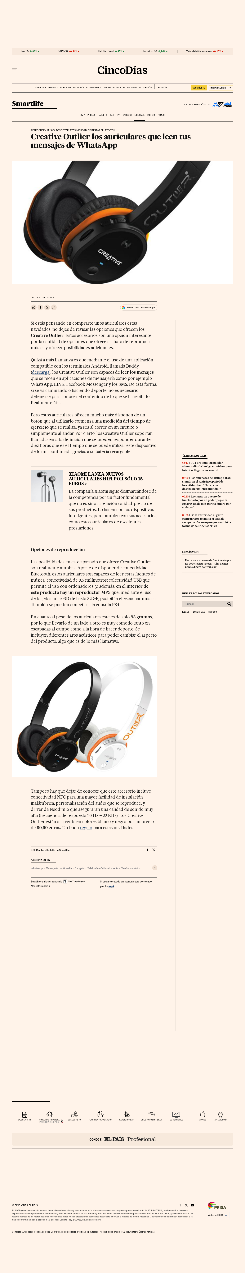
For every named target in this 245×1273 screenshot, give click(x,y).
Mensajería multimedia (59, 868)
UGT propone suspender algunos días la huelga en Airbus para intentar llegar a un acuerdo (207, 466)
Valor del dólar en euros (199, 51)
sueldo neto (74, 1120)
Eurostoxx (199, 612)
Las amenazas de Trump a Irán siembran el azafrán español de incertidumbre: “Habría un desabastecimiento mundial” (206, 483)
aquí (111, 886)
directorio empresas (151, 1120)
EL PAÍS (160, 86)
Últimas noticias (132, 87)
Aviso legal (27, 1232)
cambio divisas (126, 1120)
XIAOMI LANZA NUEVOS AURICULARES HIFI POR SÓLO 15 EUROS (106, 479)
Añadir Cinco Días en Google (141, 307)
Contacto (16, 1232)
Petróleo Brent (106, 51)
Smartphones (88, 115)
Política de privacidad (88, 1232)
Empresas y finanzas (46, 87)
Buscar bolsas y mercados (200, 593)
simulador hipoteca (49, 1120)
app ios (202, 1120)
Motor (151, 115)
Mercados (65, 87)
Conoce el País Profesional (122, 1139)
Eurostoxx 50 (150, 51)
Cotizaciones (93, 87)
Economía (78, 87)
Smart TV (115, 115)
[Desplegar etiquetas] (154, 867)
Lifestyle (140, 115)
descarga (40, 372)
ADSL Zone (221, 104)
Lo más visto (190, 552)
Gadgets (127, 115)
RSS (123, 1232)
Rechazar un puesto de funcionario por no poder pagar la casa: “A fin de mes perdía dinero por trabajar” (206, 502)
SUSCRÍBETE (199, 87)
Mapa (117, 1232)
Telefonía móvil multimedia (102, 868)
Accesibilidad (106, 1232)
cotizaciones (176, 1120)
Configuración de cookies (63, 1232)
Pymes (161, 115)
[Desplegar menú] (14, 70)
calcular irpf (24, 1120)
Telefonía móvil (129, 868)
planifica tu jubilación (100, 1120)
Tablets (102, 115)
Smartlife (27, 104)
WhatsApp (37, 868)
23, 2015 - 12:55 (43, 297)
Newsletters (132, 1232)
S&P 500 (63, 51)
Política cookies (42, 1232)
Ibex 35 (25, 51)
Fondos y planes (112, 87)
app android (221, 1120)
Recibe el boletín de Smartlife (52, 850)
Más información (40, 885)
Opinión (148, 87)
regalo (86, 827)
